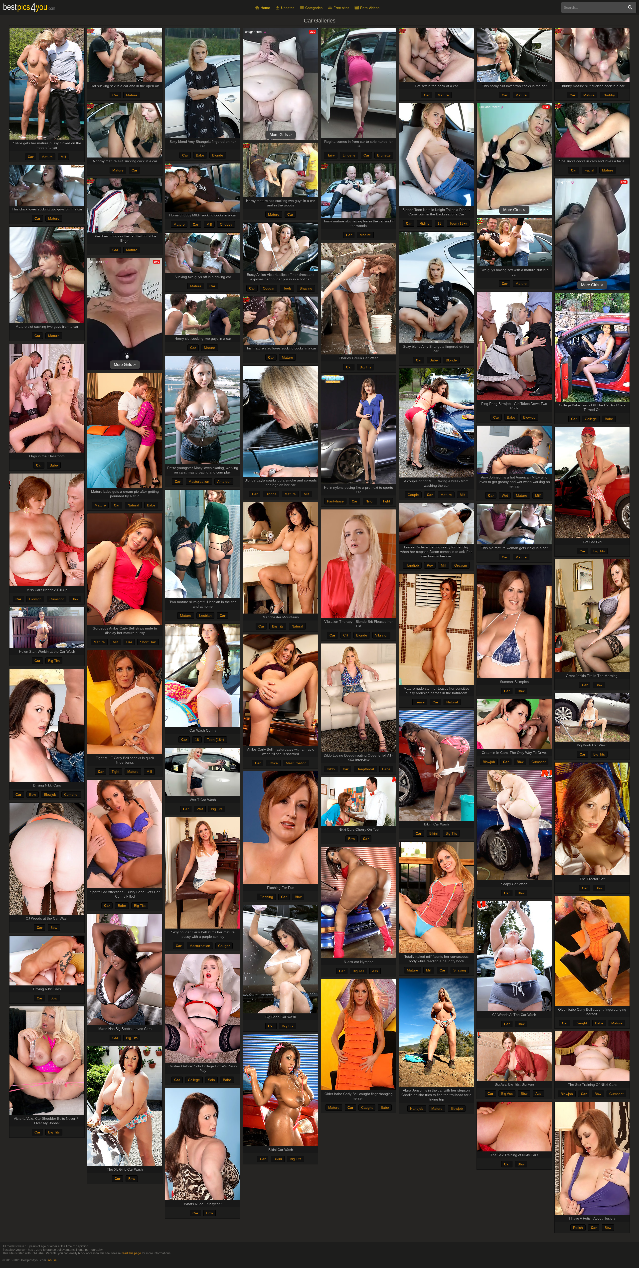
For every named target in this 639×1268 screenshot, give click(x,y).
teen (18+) (458, 223)
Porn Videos (366, 7)
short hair (148, 642)
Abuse (52, 1260)
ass (375, 971)
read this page (131, 1253)
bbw (75, 599)
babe (200, 155)
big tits (365, 367)
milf (63, 157)
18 (440, 223)
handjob (412, 565)
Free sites (338, 7)
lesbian (205, 616)
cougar (269, 288)
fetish (578, 1228)
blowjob (529, 417)
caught (581, 1023)
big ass (358, 971)
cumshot (56, 599)
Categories (310, 7)
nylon (369, 501)
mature (47, 157)
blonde (217, 155)
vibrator (381, 635)
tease (420, 702)
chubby (609, 95)
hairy (330, 155)
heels (287, 288)
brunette (384, 155)
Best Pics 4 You (29, 7)
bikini (433, 833)
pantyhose (335, 501)
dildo (331, 769)
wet (505, 495)
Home (262, 7)
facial (589, 170)
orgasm (460, 565)
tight (386, 501)
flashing (266, 897)
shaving (306, 288)
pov (430, 565)
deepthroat (365, 769)
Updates (284, 7)
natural (133, 505)
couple (413, 495)
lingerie (349, 155)
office (273, 763)
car (30, 157)
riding (425, 223)
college (591, 419)
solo (211, 1080)
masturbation (198, 481)
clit (345, 635)
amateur (224, 481)
